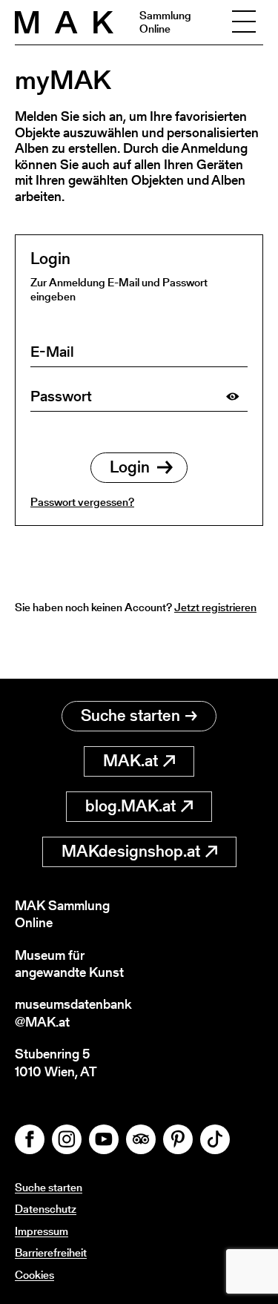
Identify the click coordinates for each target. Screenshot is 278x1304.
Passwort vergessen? (82, 502)
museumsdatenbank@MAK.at (73, 1012)
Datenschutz (45, 1208)
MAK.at (130, 760)
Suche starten (130, 715)
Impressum (41, 1231)
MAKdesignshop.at (131, 851)
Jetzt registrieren (215, 607)
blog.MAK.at (130, 805)
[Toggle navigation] (244, 22)
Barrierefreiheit (51, 1252)
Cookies (34, 1274)
